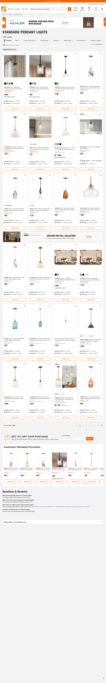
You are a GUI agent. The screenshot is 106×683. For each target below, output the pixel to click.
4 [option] (89, 425)
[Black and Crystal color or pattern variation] (58, 394)
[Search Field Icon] (69, 9)
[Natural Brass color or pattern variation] (10, 83)
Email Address (66, 435)
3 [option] (86, 425)
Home (4, 14)
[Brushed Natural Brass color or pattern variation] (81, 275)
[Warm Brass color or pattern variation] (58, 144)
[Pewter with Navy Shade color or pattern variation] (83, 336)
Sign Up (89, 438)
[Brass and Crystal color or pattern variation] (56, 394)
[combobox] (49, 9)
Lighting (10, 14)
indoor (31, 502)
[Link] (15, 82)
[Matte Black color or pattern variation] (56, 83)
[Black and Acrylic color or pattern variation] (62, 394)
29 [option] (98, 425)
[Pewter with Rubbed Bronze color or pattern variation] (81, 336)
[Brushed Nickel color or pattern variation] (7, 83)
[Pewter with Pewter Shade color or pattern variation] (88, 336)
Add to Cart (15, 108)
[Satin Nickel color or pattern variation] (58, 83)
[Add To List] (25, 53)
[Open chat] (105, 22)
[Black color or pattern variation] (5, 83)
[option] (102, 425)
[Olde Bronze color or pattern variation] (12, 83)
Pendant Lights (18, 14)
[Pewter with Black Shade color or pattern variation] (86, 336)
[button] (97, 44)
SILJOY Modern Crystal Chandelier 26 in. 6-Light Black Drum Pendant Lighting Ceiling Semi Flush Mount (60, 506)
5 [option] (92, 425)
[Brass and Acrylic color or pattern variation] (60, 394)
